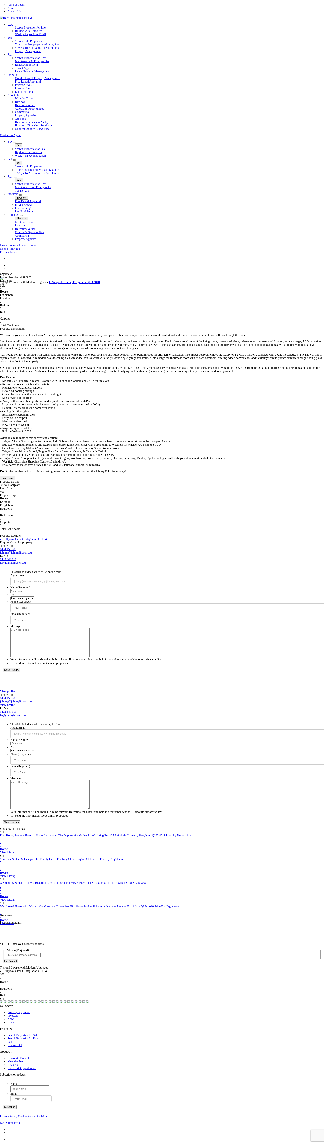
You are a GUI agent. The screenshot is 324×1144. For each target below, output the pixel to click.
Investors (13, 74)
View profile (7, 691)
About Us (13, 95)
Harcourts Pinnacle (19, 1058)
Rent (10, 54)
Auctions (20, 118)
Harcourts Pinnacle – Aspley (32, 122)
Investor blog (23, 208)
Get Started (10, 961)
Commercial (22, 112)
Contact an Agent (10, 135)
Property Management (28, 51)
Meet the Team (24, 98)
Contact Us (14, 11)
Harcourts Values (25, 105)
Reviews (20, 101)
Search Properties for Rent (30, 57)
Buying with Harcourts (28, 30)
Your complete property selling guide (37, 44)
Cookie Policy (26, 1116)
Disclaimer (42, 1116)
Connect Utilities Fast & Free (32, 128)
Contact (12, 1022)
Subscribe (9, 1107)
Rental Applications (26, 64)
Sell (10, 37)
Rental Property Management (32, 71)
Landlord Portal (24, 91)
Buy (10, 24)
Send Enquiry (11, 670)
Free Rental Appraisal (28, 81)
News (11, 8)
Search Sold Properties (28, 41)
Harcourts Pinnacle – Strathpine (33, 125)
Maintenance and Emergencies (33, 187)
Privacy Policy (8, 252)
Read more (7, 478)
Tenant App (22, 68)
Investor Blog (23, 88)
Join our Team (16, 4)
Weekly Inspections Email (30, 34)
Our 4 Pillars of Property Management (37, 78)
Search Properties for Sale (30, 27)
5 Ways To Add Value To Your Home (37, 47)
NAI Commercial (10, 1122)
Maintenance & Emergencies (32, 61)
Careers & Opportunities (29, 108)
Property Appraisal (26, 115)
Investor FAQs (23, 84)
